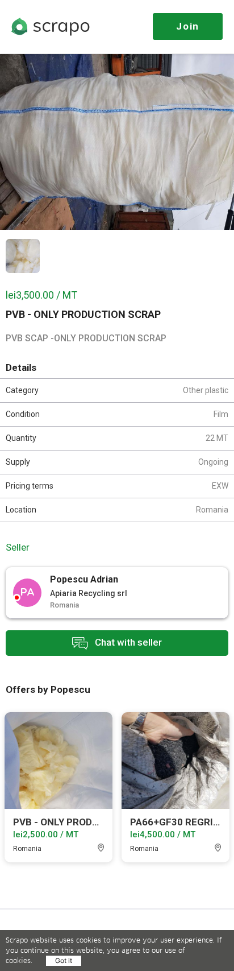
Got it (63, 960)
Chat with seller (127, 642)
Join (187, 26)
